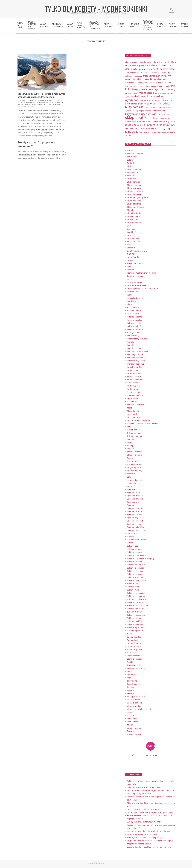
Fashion (130, 269)
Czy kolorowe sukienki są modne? (138, 72)
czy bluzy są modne (163, 69)
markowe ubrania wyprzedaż (146, 103)
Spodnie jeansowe (135, 521)
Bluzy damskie (133, 216)
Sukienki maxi (133, 583)
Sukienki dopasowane (136, 555)
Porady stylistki (133, 461)
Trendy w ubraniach (136, 696)
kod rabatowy (133, 307)
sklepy (130, 486)
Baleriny (130, 160)
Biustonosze (132, 172)
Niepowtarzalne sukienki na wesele (142, 423)
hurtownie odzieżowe (136, 285)
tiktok (129, 671)
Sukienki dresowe (134, 561)
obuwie (130, 426)
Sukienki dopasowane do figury (140, 558)
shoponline (132, 483)
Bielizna (130, 166)
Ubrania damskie (134, 703)
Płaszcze (130, 448)
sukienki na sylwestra (136, 599)
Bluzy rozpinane (134, 222)
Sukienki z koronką (135, 624)
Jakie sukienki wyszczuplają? (158, 86)
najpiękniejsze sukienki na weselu (152, 110)
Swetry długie (133, 640)
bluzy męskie (132, 219)
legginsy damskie (134, 392)
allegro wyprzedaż (138, 65)
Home (129, 279)
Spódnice (131, 489)
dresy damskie (133, 257)
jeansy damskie (134, 291)
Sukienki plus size (135, 602)
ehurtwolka (155, 72)
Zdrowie (130, 731)
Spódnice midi (133, 502)
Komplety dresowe (135, 354)
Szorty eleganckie (134, 659)
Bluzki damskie (133, 182)
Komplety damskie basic (137, 351)
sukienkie (135, 122)
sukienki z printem (135, 630)
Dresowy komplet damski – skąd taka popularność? (149, 831)
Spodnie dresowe (134, 514)
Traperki (130, 687)
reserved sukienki (45, 105)
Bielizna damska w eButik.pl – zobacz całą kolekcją (149, 847)
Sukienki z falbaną (135, 618)
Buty (129, 235)
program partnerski (135, 467)
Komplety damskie (135, 348)
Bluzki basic (132, 178)
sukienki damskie (134, 549)
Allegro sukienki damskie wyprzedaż (141, 62)
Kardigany (131, 301)
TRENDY (130, 690)
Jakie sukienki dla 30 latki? (161, 82)
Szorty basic (132, 652)
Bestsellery (132, 163)
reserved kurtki (30, 102)
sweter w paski (145, 121)
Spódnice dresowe (135, 499)
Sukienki (130, 542)
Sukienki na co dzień (136, 593)
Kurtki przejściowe (135, 379)
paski (129, 442)
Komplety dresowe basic (137, 357)
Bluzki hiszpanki (134, 185)
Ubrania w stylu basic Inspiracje (141, 709)
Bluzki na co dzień (135, 191)
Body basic (131, 229)
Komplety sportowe (135, 364)
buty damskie (133, 238)
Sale (129, 477)
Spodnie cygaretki (135, 508)
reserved (33, 100)
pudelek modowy (134, 470)
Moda (129, 408)
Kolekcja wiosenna (135, 329)
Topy (129, 677)
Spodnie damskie (134, 511)
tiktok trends (132, 674)
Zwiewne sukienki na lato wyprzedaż (152, 132)
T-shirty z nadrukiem (136, 668)
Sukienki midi (133, 586)
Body (129, 226)
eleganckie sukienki (135, 263)
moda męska (132, 414)
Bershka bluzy (155, 65)
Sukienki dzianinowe (136, 564)
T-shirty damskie (134, 665)
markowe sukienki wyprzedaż (151, 100)
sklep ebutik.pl (138, 117)
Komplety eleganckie (136, 360)
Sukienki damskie (134, 552)
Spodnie (130, 505)
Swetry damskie (134, 637)
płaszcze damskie (134, 451)
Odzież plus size (134, 433)
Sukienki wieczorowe (136, 615)
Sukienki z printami (135, 627)
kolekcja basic (133, 313)
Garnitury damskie (135, 276)
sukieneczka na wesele (161, 118)
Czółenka (131, 247)
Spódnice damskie (135, 495)
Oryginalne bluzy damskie (140, 114)
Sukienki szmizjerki (135, 608)
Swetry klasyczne (134, 643)
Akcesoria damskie (135, 153)
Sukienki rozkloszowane (137, 605)
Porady (130, 458)
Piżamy (130, 445)
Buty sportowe (133, 241)
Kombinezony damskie (137, 338)
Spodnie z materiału (136, 530)
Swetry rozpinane (134, 649)
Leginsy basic (133, 398)
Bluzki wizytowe (134, 194)
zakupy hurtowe (134, 728)
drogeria (131, 260)
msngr (135, 110)
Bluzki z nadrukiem (135, 207)
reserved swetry (165, 114)
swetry (130, 633)
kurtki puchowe (134, 382)
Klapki (129, 304)
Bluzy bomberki (134, 213)
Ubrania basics (133, 699)
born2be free (133, 232)
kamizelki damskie (135, 298)
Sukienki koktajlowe (135, 577)
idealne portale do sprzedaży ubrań (142, 288)
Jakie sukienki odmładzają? (135, 86)
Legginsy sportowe (135, 395)
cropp (129, 244)
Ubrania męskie (134, 706)
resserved (30, 107)
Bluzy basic (132, 210)
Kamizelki (131, 295)
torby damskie (133, 681)
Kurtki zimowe (133, 389)
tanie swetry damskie (152, 124)
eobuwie (131, 266)
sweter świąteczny (161, 121)
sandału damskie (134, 480)
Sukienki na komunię (136, 596)
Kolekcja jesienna (134, 317)
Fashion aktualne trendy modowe (141, 273)
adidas (130, 150)
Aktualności (132, 156)
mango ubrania (146, 92)
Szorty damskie (133, 655)
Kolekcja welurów (134, 326)
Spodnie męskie (134, 524)
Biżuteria (131, 175)
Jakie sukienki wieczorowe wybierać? (143, 834)
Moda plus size (133, 417)
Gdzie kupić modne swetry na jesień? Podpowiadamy (150, 812)
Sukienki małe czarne (136, 580)
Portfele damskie (134, 464)
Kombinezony (133, 335)
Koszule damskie (134, 367)
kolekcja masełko (134, 320)
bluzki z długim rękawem (138, 197)
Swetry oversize (134, 646)
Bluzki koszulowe (134, 188)
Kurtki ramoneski (134, 386)
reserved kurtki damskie (46, 102)
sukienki (128, 121)
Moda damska (133, 411)
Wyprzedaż (132, 718)
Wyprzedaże (132, 721)
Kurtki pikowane (134, 376)
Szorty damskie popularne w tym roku (143, 809)
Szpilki (130, 662)
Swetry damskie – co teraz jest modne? (144, 822)
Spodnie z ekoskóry (135, 527)
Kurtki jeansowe (134, 373)
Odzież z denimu (134, 436)
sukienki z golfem (134, 621)
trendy (58, 110)
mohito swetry (152, 107)
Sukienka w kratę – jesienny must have (144, 787)
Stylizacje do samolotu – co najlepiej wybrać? (146, 837)
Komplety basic (133, 345)
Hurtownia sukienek (135, 282)
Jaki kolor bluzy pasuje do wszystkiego (150, 87)
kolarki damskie (134, 310)
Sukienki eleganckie (135, 568)
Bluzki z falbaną (134, 200)
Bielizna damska (134, 169)
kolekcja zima (133, 332)
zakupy (130, 725)
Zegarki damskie (134, 734)
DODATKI (131, 254)
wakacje (130, 715)
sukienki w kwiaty (134, 612)
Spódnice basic (133, 492)
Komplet (130, 342)
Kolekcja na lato (134, 323)
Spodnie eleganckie (135, 517)
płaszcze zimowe (134, 455)
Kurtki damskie (133, 370)
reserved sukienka (31, 105)
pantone (130, 439)
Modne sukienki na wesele (138, 420)
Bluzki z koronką (134, 204)
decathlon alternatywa (137, 251)
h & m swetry (160, 75)
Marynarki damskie (135, 404)
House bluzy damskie (154, 79)
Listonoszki (132, 401)
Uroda (129, 712)
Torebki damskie (134, 684)
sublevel (130, 536)
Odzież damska (133, 430)
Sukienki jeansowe (135, 574)
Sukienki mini (133, 590)
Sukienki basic (133, 546)
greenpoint (148, 75)
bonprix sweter (143, 69)
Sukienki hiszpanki (135, 571)
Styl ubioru (132, 533)
